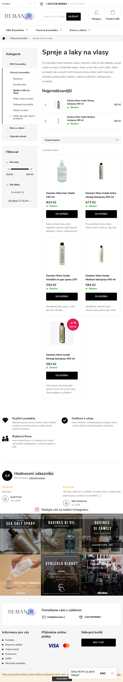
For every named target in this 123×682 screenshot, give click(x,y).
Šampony (18, 78)
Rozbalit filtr (18, 201)
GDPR (8, 658)
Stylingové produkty (23, 104)
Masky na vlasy (20, 110)
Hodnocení (10, 654)
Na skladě (17, 192)
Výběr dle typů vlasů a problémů (24, 117)
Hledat (73, 16)
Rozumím (62, 678)
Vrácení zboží (12, 649)
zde (118, 674)
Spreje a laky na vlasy (21, 92)
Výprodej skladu (18, 136)
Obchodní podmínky (15, 663)
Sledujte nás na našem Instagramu (64, 510)
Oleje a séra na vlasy (23, 98)
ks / (98, 642)
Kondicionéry (19, 84)
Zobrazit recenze (37, 478)
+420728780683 (92, 617)
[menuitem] (17, 30)
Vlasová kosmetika (20, 72)
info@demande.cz (56, 617)
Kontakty (6, 3)
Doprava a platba (13, 644)
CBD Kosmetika (18, 64)
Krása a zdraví (17, 128)
